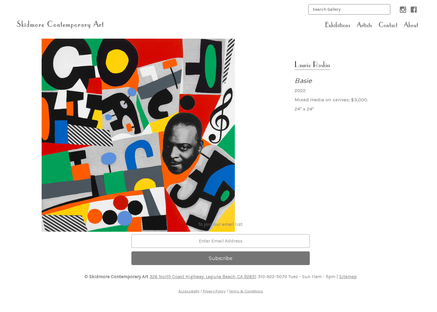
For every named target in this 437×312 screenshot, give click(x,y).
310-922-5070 (272, 276)
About (411, 25)
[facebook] (414, 10)
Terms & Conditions (246, 291)
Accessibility (188, 291)
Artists (364, 25)
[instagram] (403, 10)
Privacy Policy (214, 291)
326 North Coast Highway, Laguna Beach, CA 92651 (203, 276)
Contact (388, 25)
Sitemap (348, 276)
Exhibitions (337, 25)
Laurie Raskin (312, 64)
